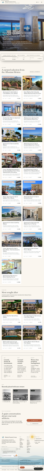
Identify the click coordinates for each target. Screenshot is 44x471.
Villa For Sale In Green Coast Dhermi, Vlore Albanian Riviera (10, 342)
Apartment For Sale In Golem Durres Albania (31, 249)
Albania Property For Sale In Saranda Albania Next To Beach (31, 144)
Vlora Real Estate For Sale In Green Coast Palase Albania (32, 316)
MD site (16, 469)
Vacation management (34, 376)
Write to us (35, 420)
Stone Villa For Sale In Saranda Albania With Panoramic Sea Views (32, 92)
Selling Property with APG (21, 443)
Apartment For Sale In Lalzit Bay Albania (11, 144)
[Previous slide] (18, 48)
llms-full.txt (12, 469)
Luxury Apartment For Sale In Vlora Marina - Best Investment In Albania (11, 250)
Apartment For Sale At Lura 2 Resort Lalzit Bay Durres (10, 276)
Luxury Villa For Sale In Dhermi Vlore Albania (31, 342)
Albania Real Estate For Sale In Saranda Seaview (31, 197)
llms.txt (8, 469)
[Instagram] (3, 460)
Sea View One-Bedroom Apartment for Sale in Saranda (11, 118)
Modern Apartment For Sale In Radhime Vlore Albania (10, 197)
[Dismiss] (40, 467)
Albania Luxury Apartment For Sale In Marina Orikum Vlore (31, 118)
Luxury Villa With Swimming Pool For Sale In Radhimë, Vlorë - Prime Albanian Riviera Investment (11, 171)
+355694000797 (35, 423)
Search (40, 58)
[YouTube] (8, 460)
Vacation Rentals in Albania (33, 55)
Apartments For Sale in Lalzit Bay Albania (11, 223)
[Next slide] (40, 48)
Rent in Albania (21, 55)
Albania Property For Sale (9, 55)
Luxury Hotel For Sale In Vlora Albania (10, 316)
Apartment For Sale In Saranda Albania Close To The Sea (31, 223)
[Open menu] (42, 2)
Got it (22, 467)
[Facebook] (6, 460)
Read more (34, 464)
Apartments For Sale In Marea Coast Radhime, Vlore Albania (10, 92)
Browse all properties (35, 71)
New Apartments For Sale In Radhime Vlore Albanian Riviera (32, 170)
